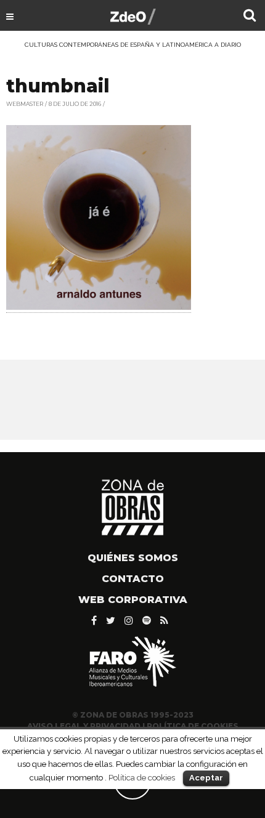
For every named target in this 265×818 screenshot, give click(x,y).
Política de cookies (141, 777)
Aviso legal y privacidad (84, 726)
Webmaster (24, 103)
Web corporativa (132, 599)
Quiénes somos (133, 558)
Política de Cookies (192, 726)
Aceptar (206, 777)
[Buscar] (249, 16)
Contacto (133, 579)
